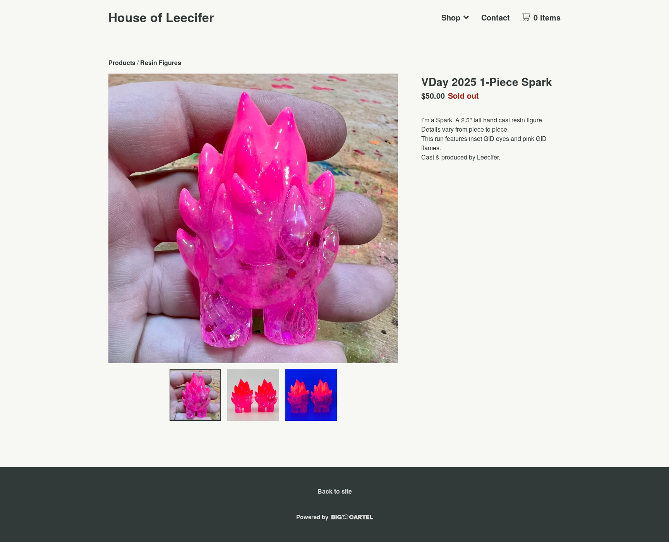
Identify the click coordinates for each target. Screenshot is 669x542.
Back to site (334, 491)
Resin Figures (160, 62)
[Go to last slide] (119, 218)
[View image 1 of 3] (195, 395)
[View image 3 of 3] (311, 395)
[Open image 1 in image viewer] (253, 218)
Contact (495, 17)
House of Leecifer (161, 17)
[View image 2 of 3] (253, 395)
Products (122, 62)
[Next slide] (387, 218)
